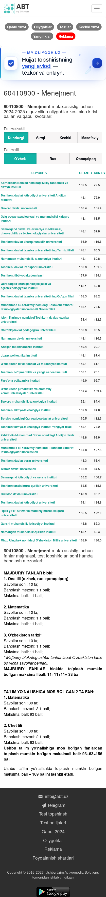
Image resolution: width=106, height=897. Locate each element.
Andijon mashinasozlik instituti (22, 346)
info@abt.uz (56, 796)
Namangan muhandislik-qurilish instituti (28, 532)
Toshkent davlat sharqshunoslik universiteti (31, 241)
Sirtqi (40, 137)
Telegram (56, 805)
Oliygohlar (53, 840)
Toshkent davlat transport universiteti (27, 267)
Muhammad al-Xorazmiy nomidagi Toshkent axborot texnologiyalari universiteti (37, 449)
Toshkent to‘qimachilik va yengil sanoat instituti (34, 372)
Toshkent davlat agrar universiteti (24, 460)
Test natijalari (53, 822)
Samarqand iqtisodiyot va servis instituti (29, 477)
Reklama (53, 849)
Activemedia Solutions (82, 872)
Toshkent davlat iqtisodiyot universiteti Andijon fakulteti (33, 197)
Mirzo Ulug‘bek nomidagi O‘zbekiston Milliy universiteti (39, 540)
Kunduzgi (16, 137)
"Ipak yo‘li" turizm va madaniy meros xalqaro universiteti (32, 512)
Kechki (65, 137)
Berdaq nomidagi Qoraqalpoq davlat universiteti (34, 418)
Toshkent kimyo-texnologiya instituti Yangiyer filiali (36, 426)
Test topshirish (53, 813)
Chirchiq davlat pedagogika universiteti (28, 330)
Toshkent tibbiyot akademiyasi (22, 275)
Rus (53, 158)
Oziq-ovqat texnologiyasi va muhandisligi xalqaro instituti (35, 218)
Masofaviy (90, 137)
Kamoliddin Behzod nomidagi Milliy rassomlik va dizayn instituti (34, 184)
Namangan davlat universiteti (21, 338)
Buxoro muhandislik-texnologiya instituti (29, 401)
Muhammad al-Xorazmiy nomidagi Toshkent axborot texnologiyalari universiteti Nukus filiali (37, 307)
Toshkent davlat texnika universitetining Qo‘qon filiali (37, 296)
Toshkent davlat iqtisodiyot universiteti (28, 502)
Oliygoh (37, 173)
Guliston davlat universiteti (19, 494)
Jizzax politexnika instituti (19, 355)
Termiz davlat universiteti (18, 469)
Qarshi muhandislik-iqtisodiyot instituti (27, 523)
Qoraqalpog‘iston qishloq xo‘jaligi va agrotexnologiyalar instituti (26, 285)
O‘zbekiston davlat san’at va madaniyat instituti (34, 363)
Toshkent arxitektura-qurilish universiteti (29, 485)
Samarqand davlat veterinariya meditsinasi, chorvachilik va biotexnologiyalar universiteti (32, 231)
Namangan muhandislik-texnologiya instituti (31, 258)
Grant (84, 173)
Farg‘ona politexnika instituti (20, 380)
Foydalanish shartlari (53, 857)
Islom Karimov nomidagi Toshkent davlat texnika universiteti (35, 319)
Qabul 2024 (53, 831)
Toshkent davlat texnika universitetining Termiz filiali (37, 250)
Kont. (98, 173)
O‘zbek (20, 158)
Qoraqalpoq (86, 158)
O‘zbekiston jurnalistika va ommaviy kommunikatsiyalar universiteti (26, 391)
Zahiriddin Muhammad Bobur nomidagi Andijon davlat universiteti (38, 437)
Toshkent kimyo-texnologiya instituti (26, 410)
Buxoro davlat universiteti (19, 208)
